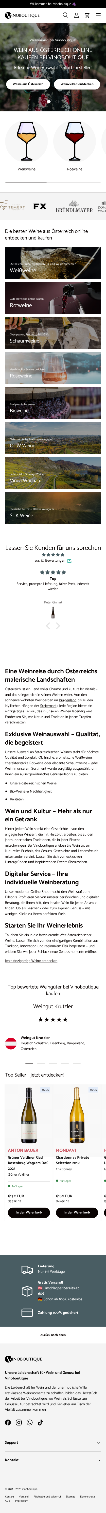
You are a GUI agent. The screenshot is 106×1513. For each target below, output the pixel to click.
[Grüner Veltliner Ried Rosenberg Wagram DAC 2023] (29, 1115)
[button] (87, 15)
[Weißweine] (26, 141)
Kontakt (9, 1497)
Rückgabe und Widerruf (47, 1497)
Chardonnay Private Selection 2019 (72, 1160)
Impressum (21, 1501)
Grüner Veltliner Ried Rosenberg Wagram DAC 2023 (28, 1163)
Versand (24, 1497)
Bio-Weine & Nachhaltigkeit (31, 791)
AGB (7, 1501)
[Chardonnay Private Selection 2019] (77, 1115)
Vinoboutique (29, 1489)
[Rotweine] (74, 141)
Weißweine (26, 169)
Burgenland (67, 700)
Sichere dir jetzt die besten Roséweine (53, 80)
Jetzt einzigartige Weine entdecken (31, 961)
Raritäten (17, 799)
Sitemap (70, 1497)
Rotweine (74, 169)
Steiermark (48, 706)
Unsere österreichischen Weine (33, 783)
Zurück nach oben (53, 1335)
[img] (53, 555)
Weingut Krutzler (53, 1006)
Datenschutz (87, 1497)
